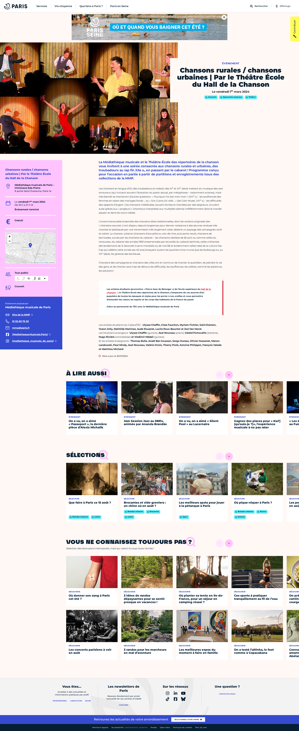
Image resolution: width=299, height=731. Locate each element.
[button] (30, 245)
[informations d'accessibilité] (31, 278)
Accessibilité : (130, 727)
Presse (154, 727)
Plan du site (201, 727)
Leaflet (31, 262)
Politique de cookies (182, 727)
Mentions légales (100, 727)
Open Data (165, 727)
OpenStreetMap (44, 262)
